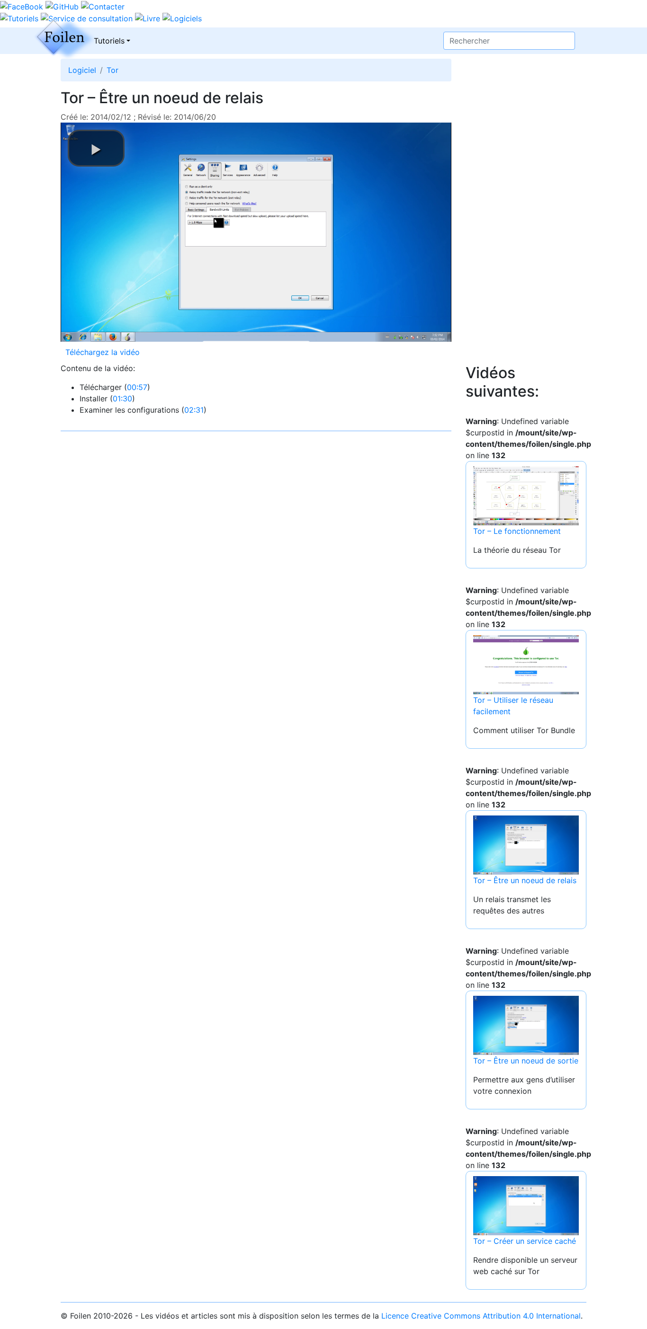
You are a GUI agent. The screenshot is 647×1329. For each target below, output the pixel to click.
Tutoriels (109, 40)
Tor (112, 70)
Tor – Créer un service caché (524, 1241)
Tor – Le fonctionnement (517, 531)
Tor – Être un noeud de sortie (525, 1060)
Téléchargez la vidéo (102, 352)
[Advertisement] (526, 220)
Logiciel (82, 70)
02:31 (194, 410)
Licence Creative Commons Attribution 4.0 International (481, 1315)
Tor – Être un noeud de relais (524, 880)
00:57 (137, 387)
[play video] (96, 148)
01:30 (122, 398)
